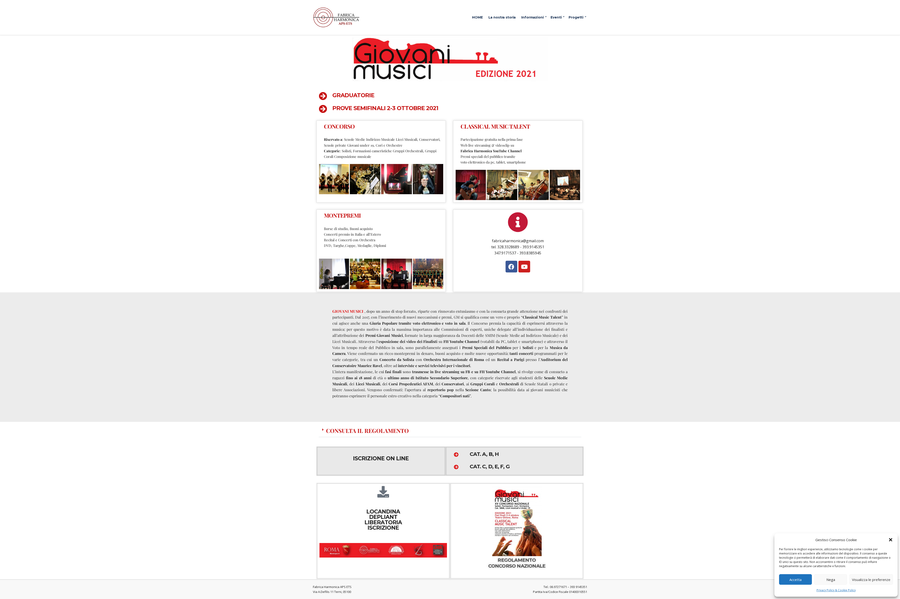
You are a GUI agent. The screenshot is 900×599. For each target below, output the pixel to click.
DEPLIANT (383, 517)
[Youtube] (524, 266)
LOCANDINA (383, 511)
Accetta (795, 579)
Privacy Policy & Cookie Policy (836, 590)
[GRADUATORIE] (323, 96)
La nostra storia (502, 17)
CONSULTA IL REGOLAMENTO (367, 430)
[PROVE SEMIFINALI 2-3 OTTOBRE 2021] (323, 109)
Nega (830, 579)
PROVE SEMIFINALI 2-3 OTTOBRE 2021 (385, 108)
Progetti (576, 17)
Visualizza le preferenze (871, 579)
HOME (477, 17)
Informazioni (532, 17)
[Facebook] (511, 266)
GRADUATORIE (353, 95)
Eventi (556, 17)
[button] (890, 539)
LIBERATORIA (383, 522)
